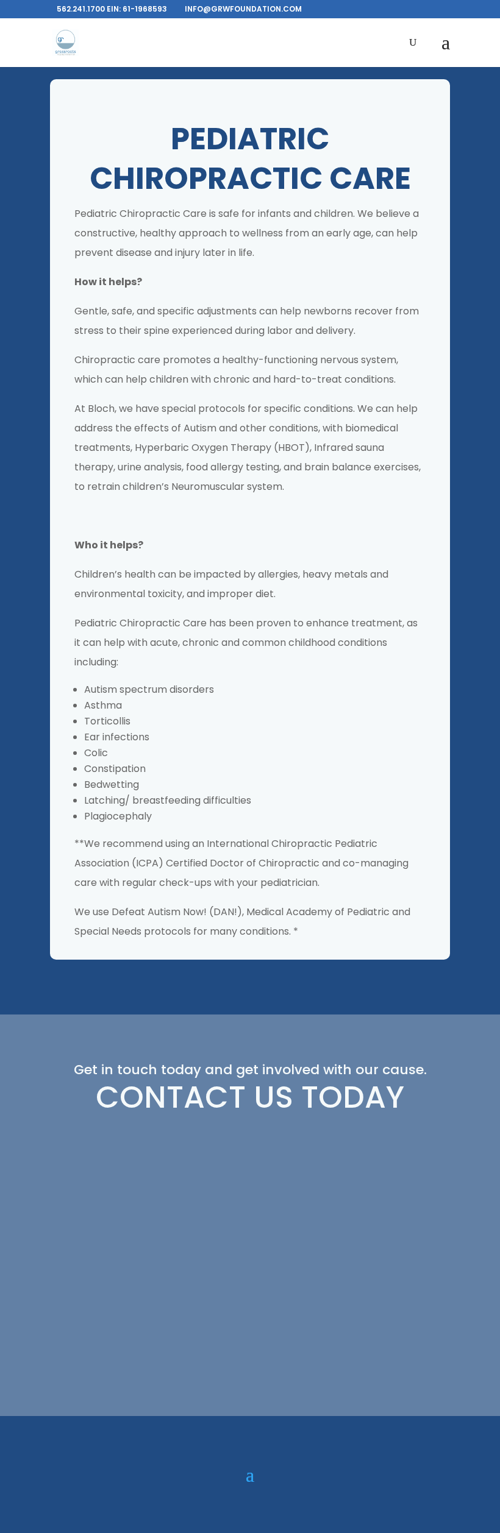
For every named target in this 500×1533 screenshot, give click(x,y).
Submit (411, 1350)
